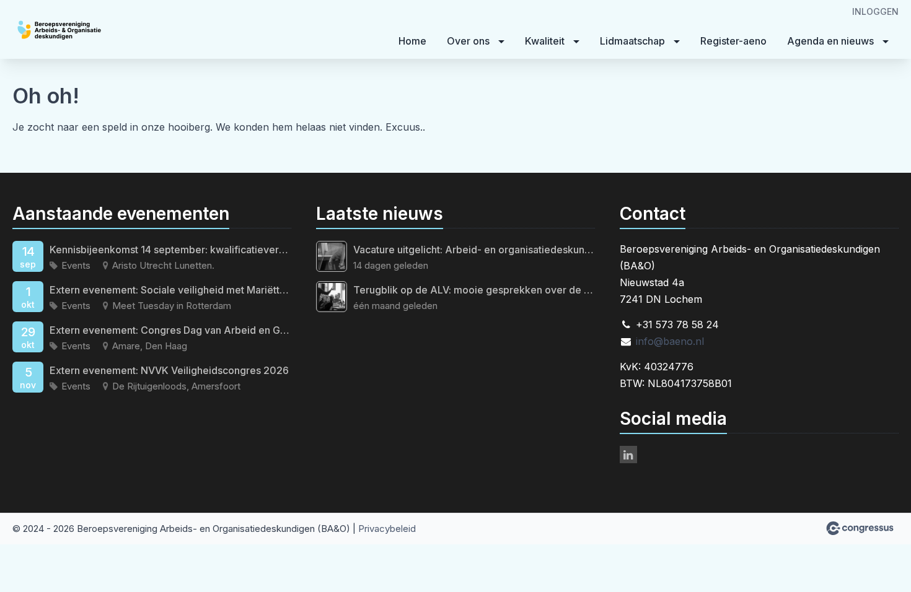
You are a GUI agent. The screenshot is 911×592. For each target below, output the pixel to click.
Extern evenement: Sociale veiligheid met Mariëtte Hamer (170, 290)
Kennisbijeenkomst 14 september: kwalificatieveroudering (170, 249)
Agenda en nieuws (830, 41)
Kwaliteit (545, 41)
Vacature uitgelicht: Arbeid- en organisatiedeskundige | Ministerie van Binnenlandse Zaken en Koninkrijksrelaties (474, 249)
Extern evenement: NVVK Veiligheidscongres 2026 (169, 370)
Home (412, 41)
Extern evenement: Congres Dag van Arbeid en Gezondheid (170, 330)
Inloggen (875, 11)
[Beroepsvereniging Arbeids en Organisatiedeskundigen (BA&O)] (86, 30)
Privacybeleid (387, 528)
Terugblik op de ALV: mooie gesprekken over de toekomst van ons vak (474, 290)
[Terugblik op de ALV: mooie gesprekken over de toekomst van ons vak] (331, 296)
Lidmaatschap (632, 41)
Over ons (468, 41)
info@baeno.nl (670, 341)
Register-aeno (733, 41)
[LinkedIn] (628, 454)
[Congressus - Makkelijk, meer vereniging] (860, 528)
